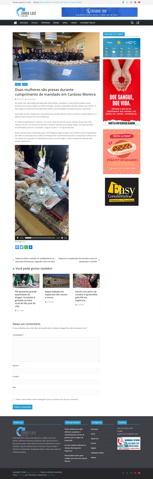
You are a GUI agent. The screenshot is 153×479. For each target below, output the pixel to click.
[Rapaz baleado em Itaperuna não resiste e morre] (56, 275)
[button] (41, 192)
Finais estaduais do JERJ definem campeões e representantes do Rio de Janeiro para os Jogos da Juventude (74, 435)
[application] (42, 192)
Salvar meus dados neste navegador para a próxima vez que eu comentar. (47, 399)
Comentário (18, 335)
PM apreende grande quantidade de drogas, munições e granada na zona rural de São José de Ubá (26, 299)
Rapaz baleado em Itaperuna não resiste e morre (56, 294)
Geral (65, 23)
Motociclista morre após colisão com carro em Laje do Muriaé (76, 458)
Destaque (24, 23)
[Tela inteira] (66, 238)
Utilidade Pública (87, 23)
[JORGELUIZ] (26, 428)
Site (14, 387)
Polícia (34, 23)
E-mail (16, 376)
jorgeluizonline (31, 99)
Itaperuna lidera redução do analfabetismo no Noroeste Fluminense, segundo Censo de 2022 (35, 260)
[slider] (40, 237)
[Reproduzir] (18, 238)
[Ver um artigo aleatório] (137, 22)
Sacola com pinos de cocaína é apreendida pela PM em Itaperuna (86, 296)
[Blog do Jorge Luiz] (15, 22)
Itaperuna (45, 23)
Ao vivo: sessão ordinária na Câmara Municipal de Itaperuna (75, 448)
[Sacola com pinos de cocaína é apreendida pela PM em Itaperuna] (86, 275)
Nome (16, 365)
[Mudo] (62, 238)
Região (56, 23)
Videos (74, 23)
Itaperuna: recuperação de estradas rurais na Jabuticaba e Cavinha (77, 260)
